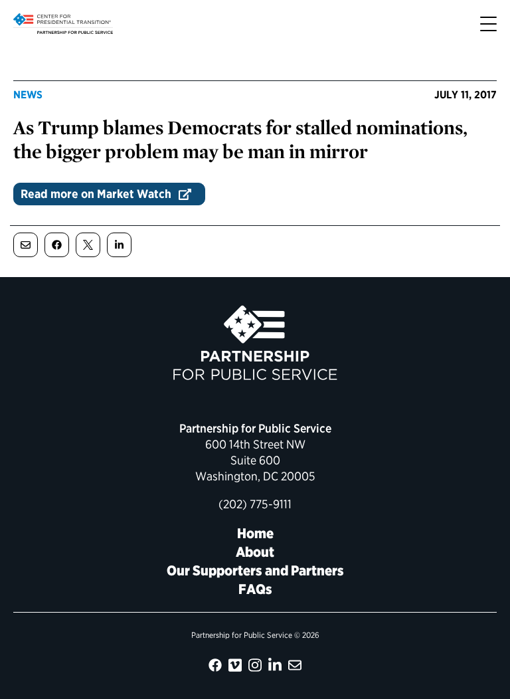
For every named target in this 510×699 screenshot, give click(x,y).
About (255, 552)
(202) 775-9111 (255, 504)
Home (255, 533)
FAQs (255, 589)
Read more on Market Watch (96, 194)
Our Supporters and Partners (255, 570)
